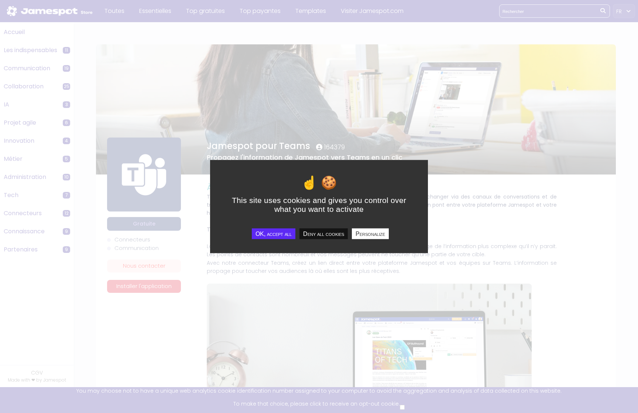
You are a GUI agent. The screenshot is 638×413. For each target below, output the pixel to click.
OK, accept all (273, 234)
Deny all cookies (323, 234)
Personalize (370, 234)
